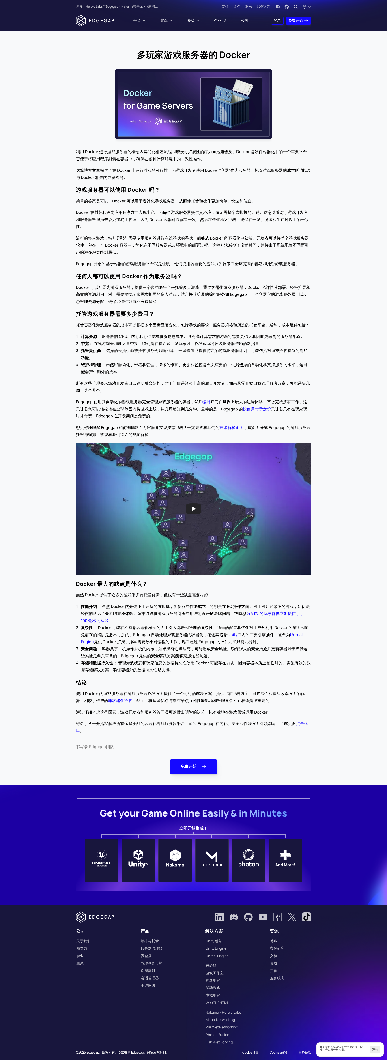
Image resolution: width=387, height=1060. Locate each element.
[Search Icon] (295, 6)
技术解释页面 (231, 427)
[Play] (193, 508)
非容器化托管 (120, 700)
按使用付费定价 (257, 409)
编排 (206, 401)
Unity (233, 634)
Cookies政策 (278, 1052)
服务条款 (305, 1052)
